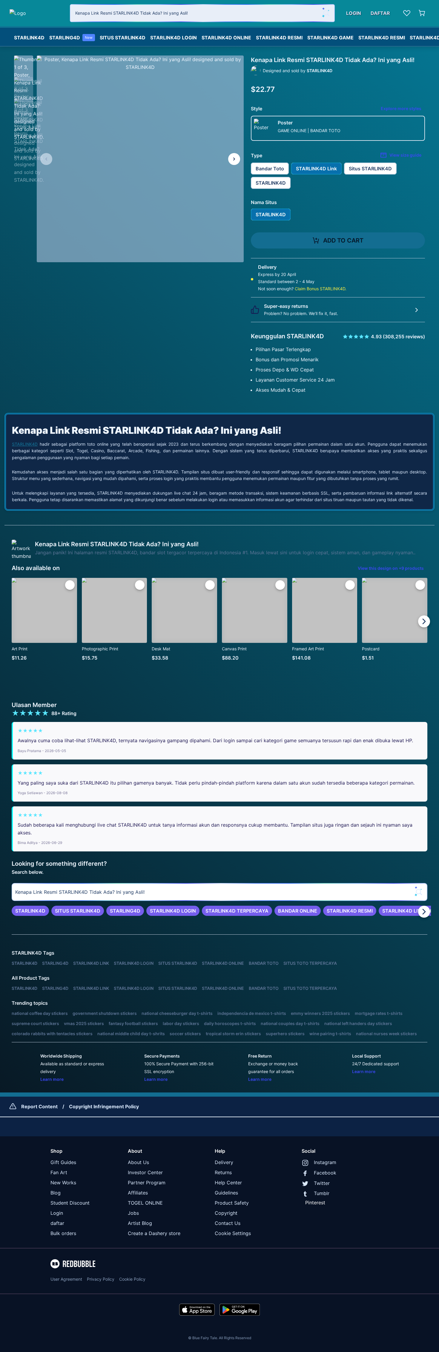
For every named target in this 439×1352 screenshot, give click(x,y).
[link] (30, 911)
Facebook (325, 1173)
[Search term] (326, 13)
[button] (23, 65)
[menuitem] (29, 36)
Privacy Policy (100, 1279)
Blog (55, 1193)
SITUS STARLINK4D (122, 38)
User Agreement (66, 1279)
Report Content (39, 1106)
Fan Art (58, 1172)
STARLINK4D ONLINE (226, 38)
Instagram (325, 1162)
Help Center (228, 1183)
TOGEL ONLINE (145, 1203)
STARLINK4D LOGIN (173, 38)
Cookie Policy (132, 1279)
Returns (223, 1172)
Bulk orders (63, 1233)
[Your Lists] (407, 13)
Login (56, 1213)
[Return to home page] (36, 13)
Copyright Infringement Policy (104, 1106)
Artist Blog (140, 1223)
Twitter (322, 1183)
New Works (63, 1183)
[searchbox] (219, 892)
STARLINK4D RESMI (279, 38)
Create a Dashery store (154, 1233)
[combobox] (202, 13)
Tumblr (321, 1193)
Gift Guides (63, 1162)
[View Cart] (422, 13)
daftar (57, 1223)
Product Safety (232, 1203)
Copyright (226, 1213)
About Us (138, 1162)
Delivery (224, 1162)
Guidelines (226, 1193)
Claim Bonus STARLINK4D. (320, 288)
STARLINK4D (29, 38)
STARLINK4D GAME (330, 38)
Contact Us (227, 1223)
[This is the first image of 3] (46, 159)
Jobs (133, 1213)
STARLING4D (71, 38)
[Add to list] (70, 585)
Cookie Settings (233, 1233)
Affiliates (138, 1193)
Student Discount (70, 1203)
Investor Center (145, 1172)
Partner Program (146, 1183)
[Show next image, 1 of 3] (234, 159)
